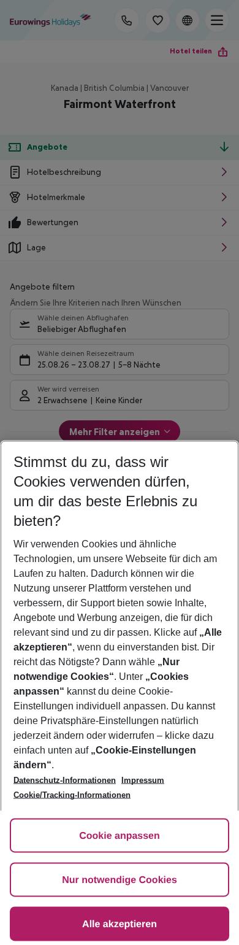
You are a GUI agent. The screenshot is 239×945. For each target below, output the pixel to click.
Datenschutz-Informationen (64, 780)
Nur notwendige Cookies (119, 880)
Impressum (142, 780)
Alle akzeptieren (119, 924)
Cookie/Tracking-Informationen (72, 795)
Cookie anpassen (119, 836)
